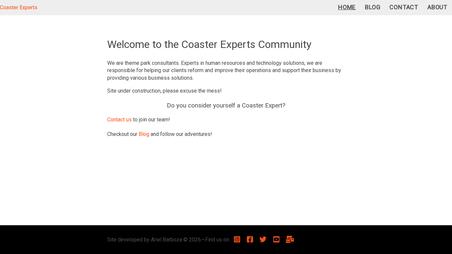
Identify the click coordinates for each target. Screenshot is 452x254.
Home (347, 7)
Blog (372, 7)
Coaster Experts (18, 7)
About (437, 7)
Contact (403, 7)
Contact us (119, 119)
